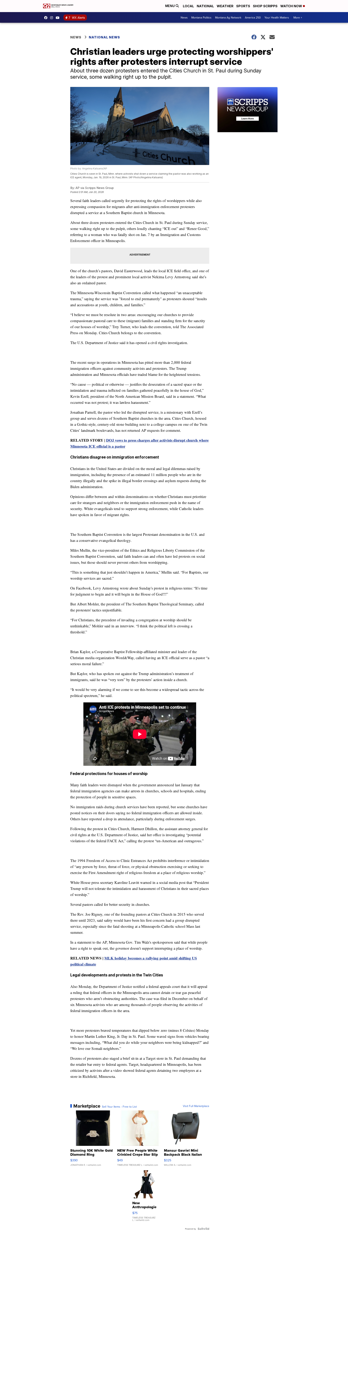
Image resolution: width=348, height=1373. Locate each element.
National (205, 6)
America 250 (253, 17)
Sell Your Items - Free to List (119, 1106)
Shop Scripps (265, 6)
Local (188, 6)
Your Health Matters (276, 17)
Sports (243, 6)
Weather (225, 6)
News (184, 17)
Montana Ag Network (228, 17)
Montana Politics (201, 17)
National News (104, 37)
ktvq (52, 17)
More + (297, 17)
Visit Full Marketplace (196, 1106)
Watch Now (291, 6)
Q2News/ (46, 17)
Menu (170, 6)
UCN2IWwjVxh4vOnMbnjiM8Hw (58, 17)
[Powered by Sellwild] (203, 1228)
